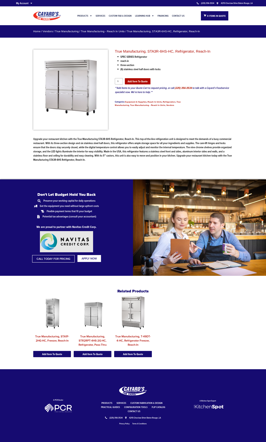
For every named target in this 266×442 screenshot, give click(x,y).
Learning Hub (142, 15)
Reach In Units (155, 102)
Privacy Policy (124, 423)
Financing (163, 15)
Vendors (48, 31)
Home (37, 31)
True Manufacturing (67, 31)
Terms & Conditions (139, 423)
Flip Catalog (158, 407)
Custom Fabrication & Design (146, 403)
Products (82, 15)
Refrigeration (169, 102)
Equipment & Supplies (136, 102)
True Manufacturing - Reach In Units (103, 31)
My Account (22, 3)
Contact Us (178, 15)
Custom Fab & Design (120, 15)
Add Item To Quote (138, 81)
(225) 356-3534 (183, 88)
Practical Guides (110, 407)
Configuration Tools (136, 407)
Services (100, 15)
